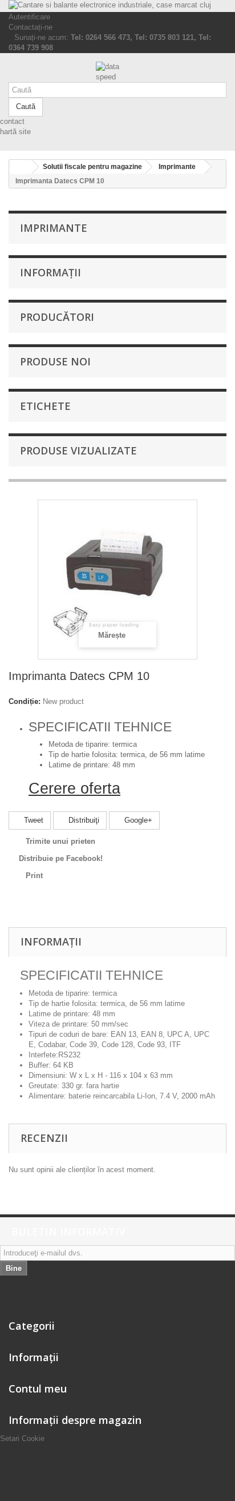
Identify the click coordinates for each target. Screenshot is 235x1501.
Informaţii (50, 272)
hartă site (15, 131)
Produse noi (55, 361)
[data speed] (117, 72)
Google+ (137, 820)
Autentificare (29, 17)
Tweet (32, 820)
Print (34, 875)
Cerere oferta (74, 788)
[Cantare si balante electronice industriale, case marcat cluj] (117, 6)
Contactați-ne (30, 27)
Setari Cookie (22, 1438)
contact (12, 121)
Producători (57, 317)
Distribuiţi (82, 820)
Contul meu (38, 1388)
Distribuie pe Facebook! (61, 858)
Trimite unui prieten (60, 841)
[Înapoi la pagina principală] (20, 167)
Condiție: (24, 701)
